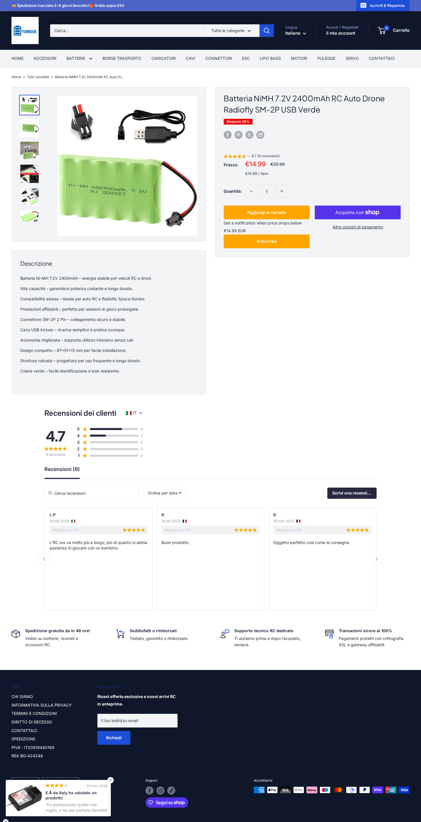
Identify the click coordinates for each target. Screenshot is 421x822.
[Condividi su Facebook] (228, 135)
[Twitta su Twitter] (249, 135)
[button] (252, 157)
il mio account (340, 33)
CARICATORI (164, 58)
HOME (17, 58)
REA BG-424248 (27, 755)
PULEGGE (326, 58)
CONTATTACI (382, 58)
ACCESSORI (45, 58)
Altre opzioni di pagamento (358, 226)
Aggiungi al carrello (266, 212)
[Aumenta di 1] (282, 191)
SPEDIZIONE (23, 738)
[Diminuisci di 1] (251, 191)
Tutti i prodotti (38, 77)
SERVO (352, 58)
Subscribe (267, 241)
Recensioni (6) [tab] (62, 469)
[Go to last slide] (44, 558)
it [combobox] (135, 412)
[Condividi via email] (260, 135)
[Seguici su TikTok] (171, 790)
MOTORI (299, 58)
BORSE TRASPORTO (122, 58)
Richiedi (114, 737)
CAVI (190, 58)
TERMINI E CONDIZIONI (34, 713)
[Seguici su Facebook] (149, 790)
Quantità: (233, 191)
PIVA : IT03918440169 (32, 747)
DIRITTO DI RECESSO (31, 722)
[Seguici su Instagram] (160, 790)
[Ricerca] (266, 30)
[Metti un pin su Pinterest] (239, 135)
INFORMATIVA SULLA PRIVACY (41, 705)
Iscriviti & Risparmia (387, 5)
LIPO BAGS (270, 58)
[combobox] (164, 493)
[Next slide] (376, 558)
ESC (246, 58)
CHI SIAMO (22, 696)
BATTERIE (76, 58)
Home (16, 77)
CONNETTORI (218, 58)
